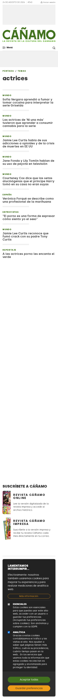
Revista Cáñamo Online (29, 496)
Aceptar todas (29, 679)
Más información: (29, 596)
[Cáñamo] (29, 36)
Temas (22, 71)
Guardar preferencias (29, 688)
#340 (30, 2)
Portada (8, 71)
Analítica (19, 632)
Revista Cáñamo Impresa (29, 522)
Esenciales (20, 604)
